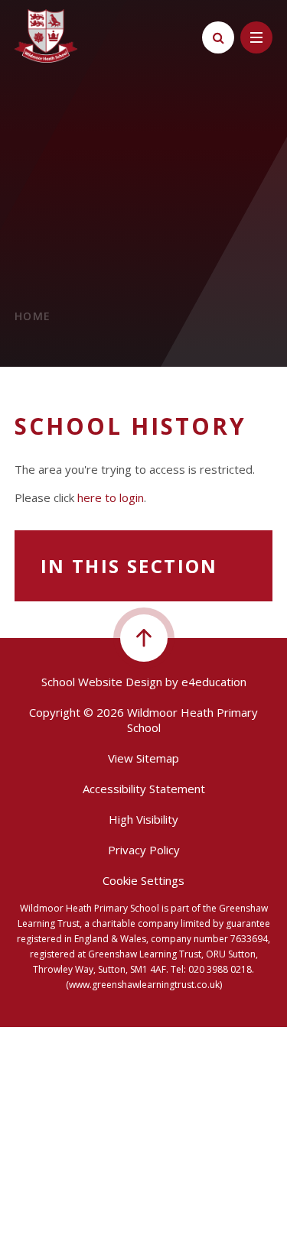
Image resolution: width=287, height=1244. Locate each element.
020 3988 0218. (221, 969)
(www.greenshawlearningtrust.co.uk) (144, 984)
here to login (110, 497)
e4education (213, 681)
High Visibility (143, 819)
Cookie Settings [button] (143, 880)
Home (33, 316)
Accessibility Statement (144, 788)
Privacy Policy (144, 849)
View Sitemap (143, 758)
